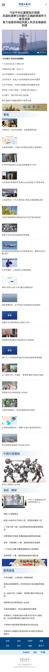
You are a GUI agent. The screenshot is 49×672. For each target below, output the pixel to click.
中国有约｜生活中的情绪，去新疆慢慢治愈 (19, 130)
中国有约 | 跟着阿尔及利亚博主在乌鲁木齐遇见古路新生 (23, 632)
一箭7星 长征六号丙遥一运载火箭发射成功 (16, 53)
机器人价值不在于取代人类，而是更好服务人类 (23, 520)
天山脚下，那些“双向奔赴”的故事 (15, 95)
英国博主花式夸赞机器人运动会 (14, 392)
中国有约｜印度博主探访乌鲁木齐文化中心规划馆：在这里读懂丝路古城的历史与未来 (23, 616)
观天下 (41, 646)
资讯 (19, 641)
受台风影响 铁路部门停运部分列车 (16, 445)
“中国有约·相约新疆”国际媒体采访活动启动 (21, 625)
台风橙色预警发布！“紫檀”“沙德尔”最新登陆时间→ (22, 428)
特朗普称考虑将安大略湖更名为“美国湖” (18, 340)
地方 (19, 646)
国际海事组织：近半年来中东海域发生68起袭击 (21, 305)
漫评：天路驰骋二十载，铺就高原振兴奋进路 (22, 543)
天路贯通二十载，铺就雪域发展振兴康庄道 (21, 556)
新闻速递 (8, 570)
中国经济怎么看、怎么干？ (13, 69)
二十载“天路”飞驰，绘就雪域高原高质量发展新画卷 (23, 528)
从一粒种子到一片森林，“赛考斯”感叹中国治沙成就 (22, 375)
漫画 (30, 646)
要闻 (6, 114)
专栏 (6, 490)
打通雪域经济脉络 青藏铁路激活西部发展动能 (22, 536)
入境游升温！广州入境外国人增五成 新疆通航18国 (22, 200)
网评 (14, 490)
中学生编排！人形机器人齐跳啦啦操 (16, 270)
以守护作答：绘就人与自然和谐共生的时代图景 (21, 80)
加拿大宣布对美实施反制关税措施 (15, 235)
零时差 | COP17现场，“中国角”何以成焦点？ (20, 90)
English (26, 652)
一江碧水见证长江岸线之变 (13, 64)
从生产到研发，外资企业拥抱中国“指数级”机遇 (21, 85)
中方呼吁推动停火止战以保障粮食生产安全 (19, 165)
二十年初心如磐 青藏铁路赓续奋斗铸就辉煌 (21, 549)
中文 (35, 652)
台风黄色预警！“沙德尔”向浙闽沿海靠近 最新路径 (22, 147)
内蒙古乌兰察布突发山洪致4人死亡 (16, 322)
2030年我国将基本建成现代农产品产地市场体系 (21, 217)
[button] (38, 52)
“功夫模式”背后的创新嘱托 (13, 59)
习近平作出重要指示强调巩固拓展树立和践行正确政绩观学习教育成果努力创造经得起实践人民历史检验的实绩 (24, 19)
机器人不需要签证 (11, 514)
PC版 (43, 652)
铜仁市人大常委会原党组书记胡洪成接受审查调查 (22, 357)
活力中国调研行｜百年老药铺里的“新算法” (19, 74)
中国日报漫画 (11, 453)
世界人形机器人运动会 (11, 484)
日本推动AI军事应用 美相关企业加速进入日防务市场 (23, 182)
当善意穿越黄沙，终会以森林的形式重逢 (18, 410)
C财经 (30, 641)
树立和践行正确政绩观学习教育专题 (16, 100)
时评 (7, 641)
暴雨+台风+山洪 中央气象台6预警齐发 (17, 287)
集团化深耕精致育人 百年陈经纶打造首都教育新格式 (24, 585)
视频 (41, 641)
